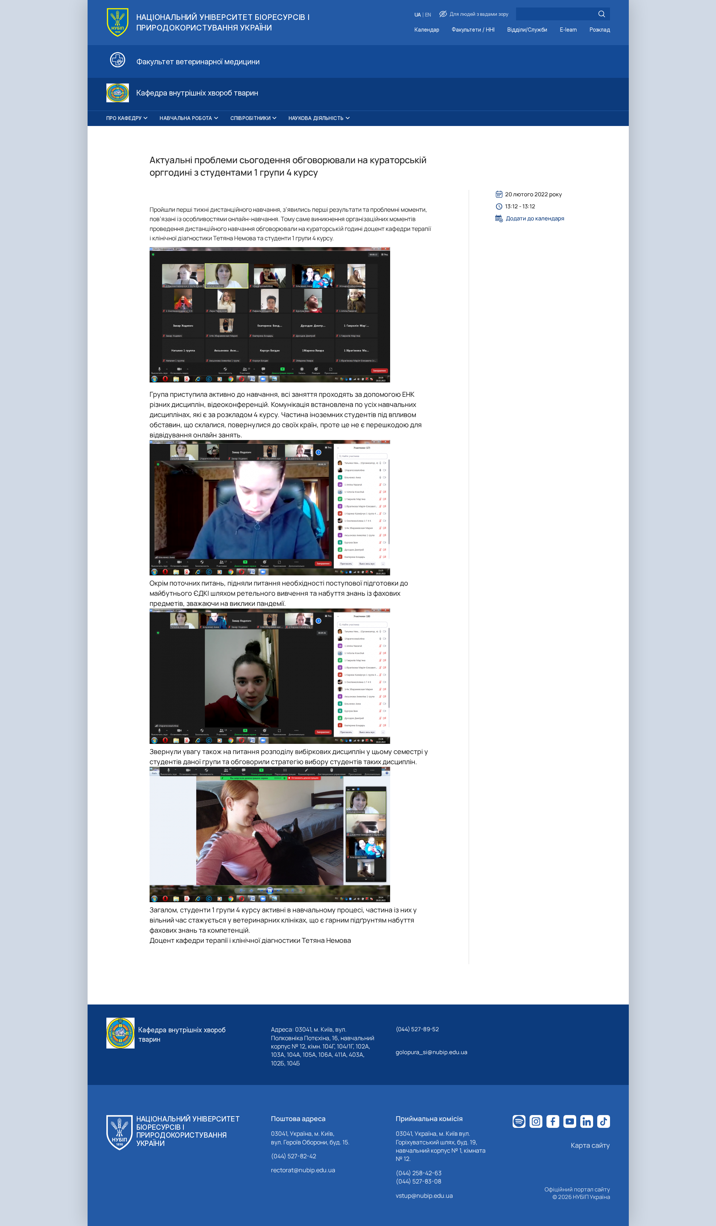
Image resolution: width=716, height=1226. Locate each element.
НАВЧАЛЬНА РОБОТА (186, 118)
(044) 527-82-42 (293, 1156)
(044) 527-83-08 (418, 1181)
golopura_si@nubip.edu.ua (431, 1052)
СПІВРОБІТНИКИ (250, 118)
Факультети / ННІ (473, 30)
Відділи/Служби (527, 30)
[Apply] (601, 14)
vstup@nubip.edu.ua (424, 1195)
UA (418, 14)
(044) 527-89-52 (417, 1029)
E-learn (568, 30)
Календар (427, 30)
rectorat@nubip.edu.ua (303, 1170)
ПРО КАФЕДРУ (124, 118)
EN (428, 14)
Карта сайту (590, 1145)
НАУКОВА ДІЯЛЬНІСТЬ (316, 118)
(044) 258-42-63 (419, 1173)
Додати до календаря (535, 218)
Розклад (600, 30)
